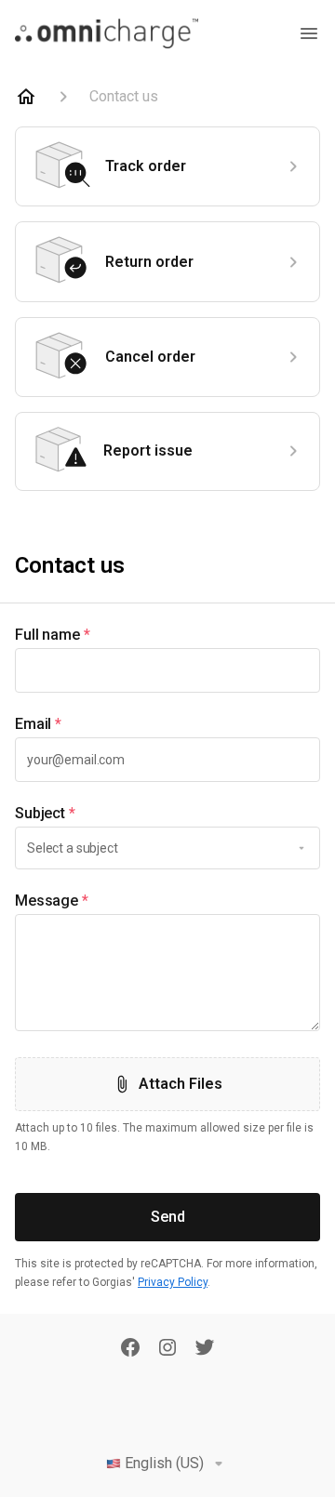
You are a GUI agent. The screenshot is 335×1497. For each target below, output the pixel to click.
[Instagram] (167, 1349)
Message (51, 900)
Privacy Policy (173, 1282)
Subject (45, 813)
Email (38, 724)
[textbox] (167, 670)
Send (168, 1216)
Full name (52, 634)
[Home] (26, 97)
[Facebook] (130, 1349)
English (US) (164, 1463)
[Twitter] (205, 1349)
